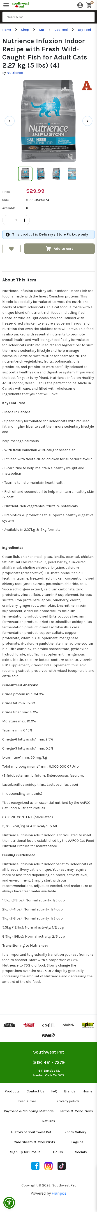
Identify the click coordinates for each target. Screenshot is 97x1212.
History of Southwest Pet (31, 1132)
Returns (48, 1121)
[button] (9, 1202)
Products (12, 1091)
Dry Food (84, 30)
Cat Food (61, 30)
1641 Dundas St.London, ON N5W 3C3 (48, 1073)
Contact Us (35, 1091)
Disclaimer (27, 1101)
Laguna (77, 1142)
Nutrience (15, 73)
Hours (58, 1152)
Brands (70, 1091)
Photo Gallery (75, 1132)
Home (6, 30)
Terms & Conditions (76, 1111)
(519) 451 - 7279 (48, 1062)
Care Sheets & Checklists (34, 1142)
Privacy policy (67, 1101)
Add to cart (63, 248)
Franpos (59, 1193)
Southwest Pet (48, 1052)
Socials (81, 1152)
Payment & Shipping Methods (29, 1111)
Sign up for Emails (25, 1152)
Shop (25, 30)
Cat (41, 30)
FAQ (54, 1091)
